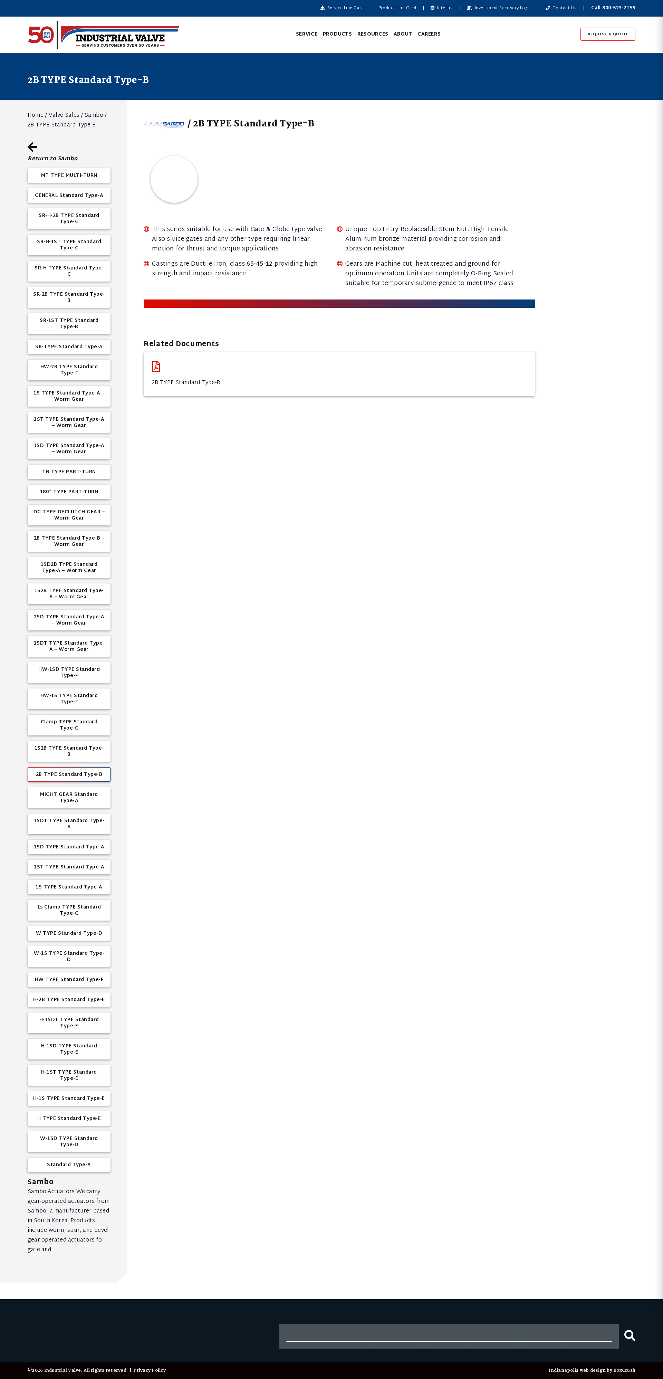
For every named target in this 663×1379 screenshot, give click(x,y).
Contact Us (563, 8)
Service (306, 34)
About (403, 34)
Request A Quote (608, 34)
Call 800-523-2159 (613, 8)
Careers (429, 34)
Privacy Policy (149, 1370)
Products (337, 34)
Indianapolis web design (577, 1370)
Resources (372, 34)
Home (36, 116)
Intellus (444, 8)
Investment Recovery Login (502, 8)
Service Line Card (345, 8)
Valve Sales (64, 116)
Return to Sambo (53, 157)
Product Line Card (397, 8)
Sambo (94, 116)
